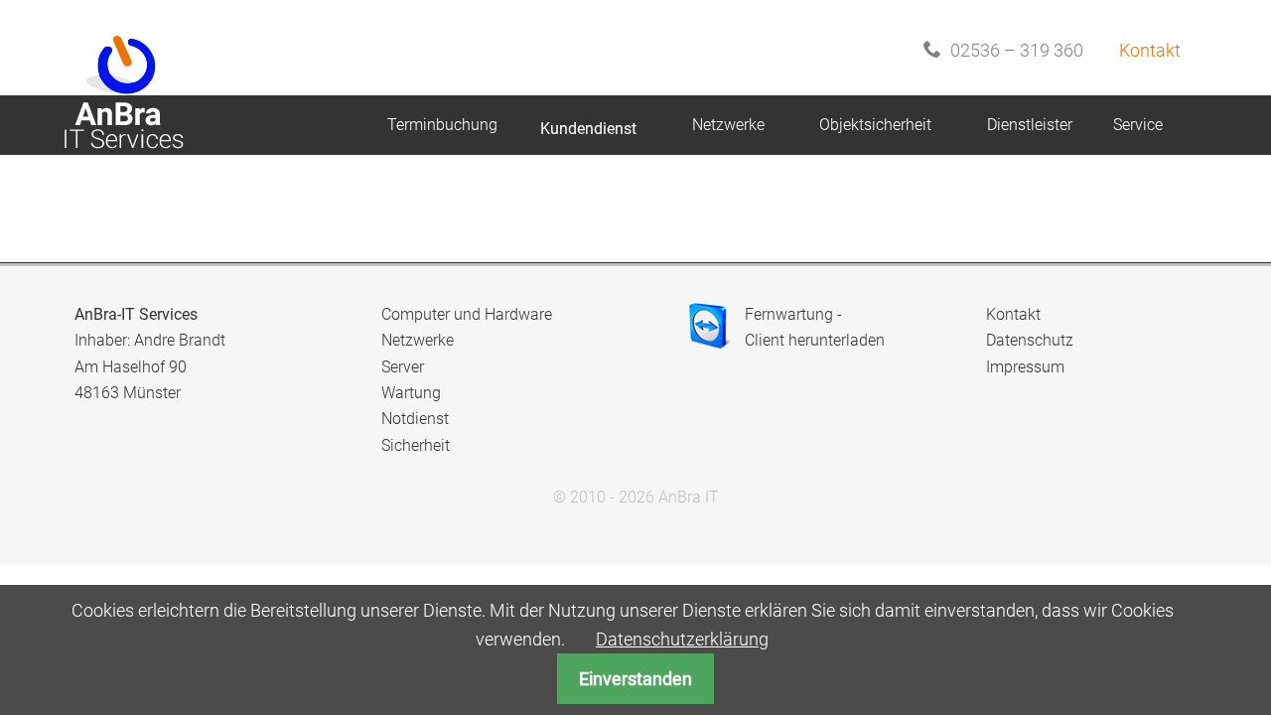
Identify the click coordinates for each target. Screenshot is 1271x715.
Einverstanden (635, 678)
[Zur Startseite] (120, 65)
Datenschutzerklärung (682, 639)
